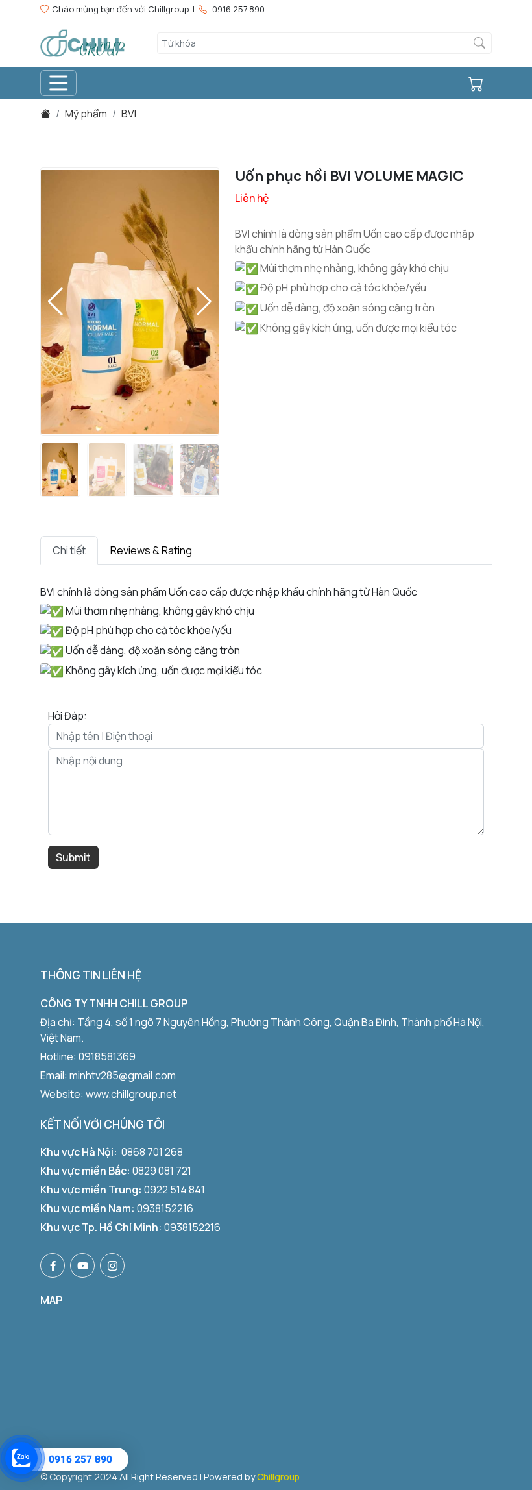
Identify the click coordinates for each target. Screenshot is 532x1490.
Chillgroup (278, 1477)
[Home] (45, 113)
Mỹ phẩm (86, 113)
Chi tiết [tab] (69, 550)
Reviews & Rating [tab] (151, 550)
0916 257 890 (80, 1459)
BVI (128, 113)
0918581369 (107, 1056)
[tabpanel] (266, 631)
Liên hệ (252, 198)
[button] (204, 301)
